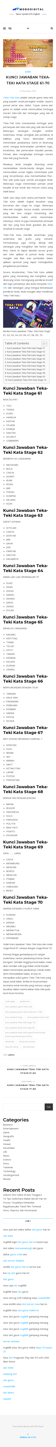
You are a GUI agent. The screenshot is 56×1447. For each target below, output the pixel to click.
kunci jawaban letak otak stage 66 (20, 1027)
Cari (49, 1107)
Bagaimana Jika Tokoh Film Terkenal (22, 1206)
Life (5, 1151)
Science (7, 1159)
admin (11, 1054)
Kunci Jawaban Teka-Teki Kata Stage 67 (26, 369)
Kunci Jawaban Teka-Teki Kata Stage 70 (27, 379)
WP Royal (38, 1426)
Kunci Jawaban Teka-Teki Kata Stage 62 (26, 351)
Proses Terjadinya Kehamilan (18, 1202)
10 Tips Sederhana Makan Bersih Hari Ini (24, 1198)
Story (6, 1163)
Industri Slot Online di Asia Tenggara (22, 1194)
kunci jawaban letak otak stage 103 (20, 1022)
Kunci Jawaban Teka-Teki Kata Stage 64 (26, 358)
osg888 (24, 1316)
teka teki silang (11, 1047)
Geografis (8, 1136)
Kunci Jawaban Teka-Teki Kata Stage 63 (26, 355)
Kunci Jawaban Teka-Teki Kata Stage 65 (26, 362)
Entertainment (11, 1128)
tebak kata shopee (27, 1041)
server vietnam (11, 1341)
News (6, 1155)
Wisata (6, 1178)
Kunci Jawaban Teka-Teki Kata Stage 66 (26, 365)
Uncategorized (11, 1175)
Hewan (7, 1144)
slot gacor (37, 1229)
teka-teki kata (29, 1047)
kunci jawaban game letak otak (18, 1006)
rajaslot (7, 1398)
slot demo (8, 1392)
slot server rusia (31, 1304)
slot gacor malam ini (28, 1310)
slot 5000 (8, 1367)
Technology (9, 1171)
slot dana (8, 1235)
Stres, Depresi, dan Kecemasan (20, 1210)
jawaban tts (25, 1001)
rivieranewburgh (23, 1248)
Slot (11, 1357)
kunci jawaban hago (14, 1017)
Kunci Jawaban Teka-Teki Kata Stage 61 (26, 348)
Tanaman (8, 1167)
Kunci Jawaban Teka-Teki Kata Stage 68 (26, 372)
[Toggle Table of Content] (42, 343)
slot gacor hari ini (27, 1241)
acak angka (10, 1001)
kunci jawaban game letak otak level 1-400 (23, 1012)
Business (8, 1124)
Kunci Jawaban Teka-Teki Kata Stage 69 (26, 376)
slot (16, 1285)
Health (6, 1140)
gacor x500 (16, 1254)
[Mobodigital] (28, 9)
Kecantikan (9, 1147)
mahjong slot (10, 1373)
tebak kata (9, 1041)
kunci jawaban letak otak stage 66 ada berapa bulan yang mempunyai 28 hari (25, 1034)
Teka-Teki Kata (11, 97)
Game (28, 71)
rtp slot (11, 1273)
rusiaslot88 (44, 1297)
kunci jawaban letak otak (38, 1017)
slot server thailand (13, 1260)
